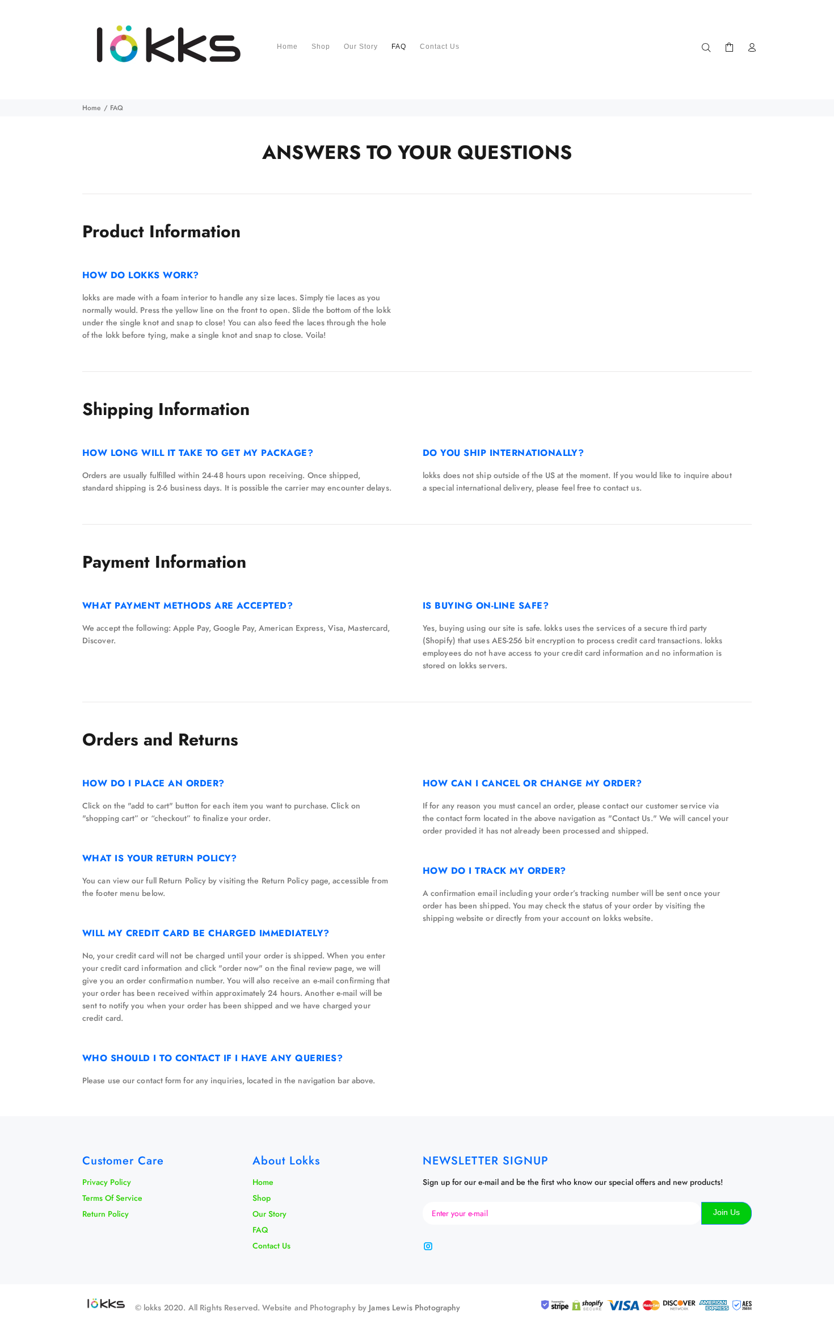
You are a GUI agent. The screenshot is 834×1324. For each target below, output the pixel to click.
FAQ (260, 1229)
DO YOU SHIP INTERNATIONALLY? (503, 452)
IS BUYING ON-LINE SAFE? (486, 605)
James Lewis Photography (414, 1307)
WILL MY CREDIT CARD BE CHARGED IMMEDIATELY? (206, 933)
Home (91, 108)
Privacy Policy (106, 1182)
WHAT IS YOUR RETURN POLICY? (159, 858)
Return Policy (285, 880)
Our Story (269, 1214)
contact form (159, 1080)
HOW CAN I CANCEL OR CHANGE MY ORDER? (532, 783)
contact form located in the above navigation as (522, 818)
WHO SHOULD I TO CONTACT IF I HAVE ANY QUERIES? (212, 1058)
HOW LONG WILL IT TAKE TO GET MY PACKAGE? (197, 452)
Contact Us (271, 1245)
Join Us (726, 1212)
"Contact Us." (632, 818)
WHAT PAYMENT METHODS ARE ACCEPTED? (187, 605)
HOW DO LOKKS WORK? (140, 275)
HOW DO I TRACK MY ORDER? (494, 870)
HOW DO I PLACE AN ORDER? (153, 783)
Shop (261, 1198)
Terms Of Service (112, 1198)
